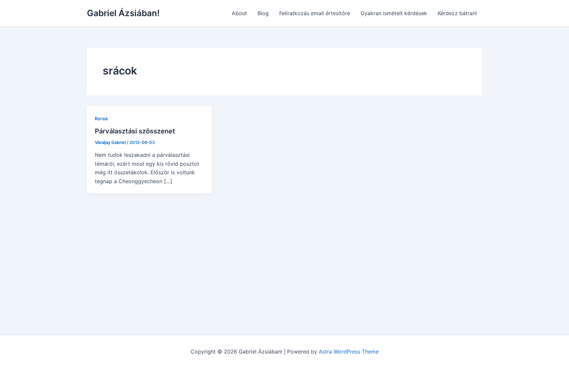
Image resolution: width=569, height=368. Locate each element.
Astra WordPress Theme (349, 351)
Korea (101, 118)
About (239, 13)
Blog (263, 13)
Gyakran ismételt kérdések (394, 13)
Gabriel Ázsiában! (123, 13)
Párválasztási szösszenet (135, 131)
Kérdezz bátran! (457, 13)
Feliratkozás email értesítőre (314, 13)
